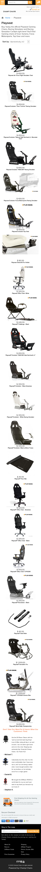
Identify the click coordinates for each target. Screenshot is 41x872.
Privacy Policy (25, 854)
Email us (36, 9)
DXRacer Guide (9, 849)
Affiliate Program (26, 847)
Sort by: (5, 42)
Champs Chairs (17, 865)
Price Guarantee (9, 854)
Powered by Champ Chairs (20, 868)
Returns (6, 847)
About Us (7, 844)
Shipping (23, 844)
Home (7, 18)
